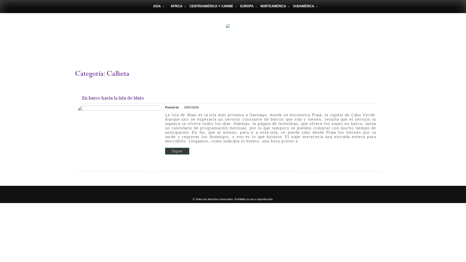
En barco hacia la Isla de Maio (113, 98)
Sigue (177, 151)
